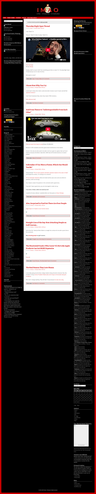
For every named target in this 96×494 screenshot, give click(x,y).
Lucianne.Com (7, 198)
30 (77, 402)
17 (80, 397)
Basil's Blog (7, 148)
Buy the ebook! (7, 29)
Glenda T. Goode (8, 177)
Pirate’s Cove (7, 223)
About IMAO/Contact (32, 17)
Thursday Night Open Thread (38, 26)
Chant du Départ (8, 158)
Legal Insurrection (8, 193)
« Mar (75, 405)
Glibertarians (7, 179)
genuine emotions (30, 92)
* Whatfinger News (9, 134)
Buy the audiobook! (8, 39)
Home (4, 17)
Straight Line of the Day (38, 239)
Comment (40, 103)
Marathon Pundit (8, 199)
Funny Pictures (35, 215)
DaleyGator (7, 167)
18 (82, 397)
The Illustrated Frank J (45, 261)
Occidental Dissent (9, 216)
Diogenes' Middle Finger (10, 168)
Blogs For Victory (8, 152)
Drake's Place (7, 170)
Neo (5, 211)
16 (77, 397)
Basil (31, 28)
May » (78, 405)
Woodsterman (8, 276)
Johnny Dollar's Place (9, 192)
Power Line (7, 225)
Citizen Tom (7, 161)
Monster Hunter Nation (9, 205)
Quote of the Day (78, 161)
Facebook (18, 17)
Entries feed (77, 483)
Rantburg (6, 226)
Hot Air (6, 185)
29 (75, 402)
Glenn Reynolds (7, 290)
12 (85, 395)
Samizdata (7, 229)
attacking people (32, 235)
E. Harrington (7, 296)
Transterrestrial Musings (10, 269)
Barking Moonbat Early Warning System (13, 146)
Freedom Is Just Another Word (41, 208)
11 (82, 395)
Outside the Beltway (9, 219)
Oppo (75, 411)
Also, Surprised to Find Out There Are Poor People (46, 203)
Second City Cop (8, 230)
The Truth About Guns (9, 256)
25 (82, 399)
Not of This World (8, 214)
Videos (40, 78)
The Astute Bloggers (9, 239)
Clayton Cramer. (8, 162)
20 (88, 397)
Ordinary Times (8, 217)
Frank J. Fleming (11, 17)
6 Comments (46, 78)
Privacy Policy (77, 477)
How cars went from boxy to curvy (34, 144)
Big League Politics (9, 151)
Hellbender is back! (8, 27)
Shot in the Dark (8, 232)
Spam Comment (8, 317)
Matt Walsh (7, 202)
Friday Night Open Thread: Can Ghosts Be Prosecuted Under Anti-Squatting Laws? (82, 375)
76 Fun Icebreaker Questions (33, 177)
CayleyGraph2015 (78, 209)
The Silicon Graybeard (9, 254)
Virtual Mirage (7, 272)
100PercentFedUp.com (9, 136)
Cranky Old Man (8, 165)
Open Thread (35, 78)
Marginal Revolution (9, 201)
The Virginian (7, 260)
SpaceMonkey (77, 417)
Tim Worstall (7, 267)
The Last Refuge (8, 247)
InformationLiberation (9, 189)
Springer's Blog (8, 235)
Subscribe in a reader (8, 129)
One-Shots (34, 103)
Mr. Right (76, 416)
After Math (7, 140)
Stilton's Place (7, 236)
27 (88, 399)
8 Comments (42, 196)
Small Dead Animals (9, 233)
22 (75, 399)
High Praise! (29, 208)
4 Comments (41, 283)
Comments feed (77, 485)
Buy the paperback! (8, 30)
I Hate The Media (8, 188)
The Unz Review (8, 257)
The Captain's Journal (9, 242)
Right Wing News (8, 227)
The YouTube (29, 65)
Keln (75, 414)
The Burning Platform (9, 241)
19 (85, 397)
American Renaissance (9, 143)
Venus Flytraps (60, 193)
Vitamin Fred (7, 273)
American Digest (8, 142)
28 (90, 399)
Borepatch (7, 155)
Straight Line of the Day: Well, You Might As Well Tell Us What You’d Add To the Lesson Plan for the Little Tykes (83, 333)
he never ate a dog (59, 279)
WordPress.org (77, 486)
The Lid (6, 248)
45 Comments (48, 239)
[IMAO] (48, 14)
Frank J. (76, 410)
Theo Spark (7, 263)
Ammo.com (7, 145)
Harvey (31, 66)
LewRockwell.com (8, 195)
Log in (75, 482)
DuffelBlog (7, 171)
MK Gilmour (7, 204)
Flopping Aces (8, 174)
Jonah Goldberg (7, 299)
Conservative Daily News (10, 164)
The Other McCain (8, 250)
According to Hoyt (8, 137)
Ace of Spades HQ (8, 139)
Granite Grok (7, 182)
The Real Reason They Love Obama (40, 268)
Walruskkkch (77, 413)
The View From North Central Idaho (12, 259)
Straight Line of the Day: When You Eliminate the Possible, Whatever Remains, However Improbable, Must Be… (83, 169)
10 (80, 395)
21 (90, 397)
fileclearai (76, 191)
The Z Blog (7, 262)
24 (80, 399)
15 (75, 397)
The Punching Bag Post (9, 253)
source (28, 257)
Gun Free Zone (8, 183)
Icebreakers (35, 196)
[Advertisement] (9, 85)
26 (85, 399)
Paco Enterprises (8, 220)
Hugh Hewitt (7, 186)
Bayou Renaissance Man (10, 149)
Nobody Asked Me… (9, 213)
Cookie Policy (77, 476)
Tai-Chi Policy (7, 238)
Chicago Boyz (7, 159)
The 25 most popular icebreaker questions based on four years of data (51, 172)
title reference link (30, 99)
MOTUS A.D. (7, 210)
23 (77, 399)
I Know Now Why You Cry (36, 85)
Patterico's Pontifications (10, 222)
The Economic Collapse (9, 245)
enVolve (6, 173)
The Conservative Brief (9, 244)
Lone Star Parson (8, 196)
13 (88, 395)
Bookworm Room (8, 153)
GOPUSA (6, 180)
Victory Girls (7, 270)
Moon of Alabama (8, 207)
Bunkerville (7, 156)
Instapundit (7, 190)
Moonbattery (7, 208)
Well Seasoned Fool (9, 275)
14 (90, 395)
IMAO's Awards (7, 281)
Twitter (24, 17)
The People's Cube (9, 251)
